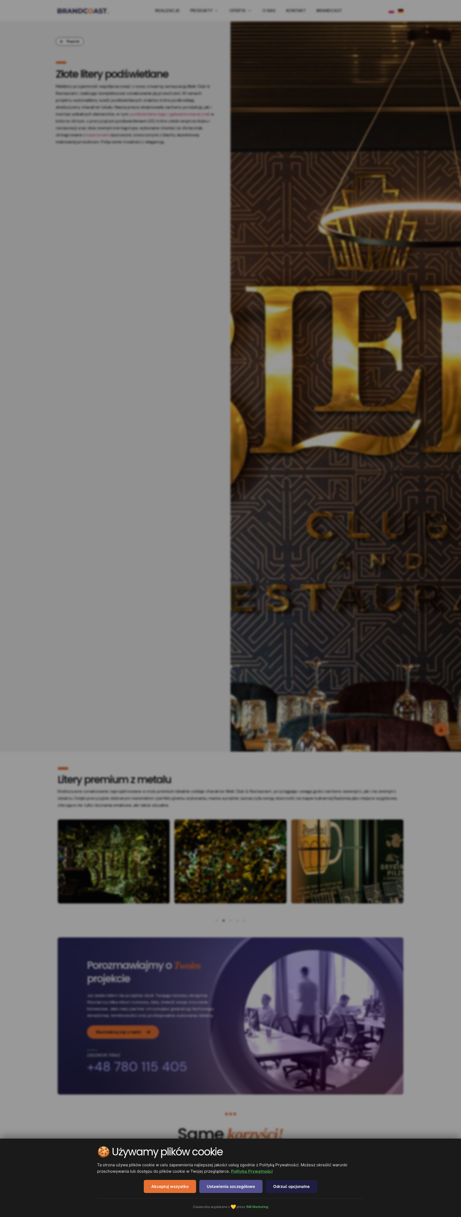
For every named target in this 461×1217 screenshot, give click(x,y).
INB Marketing (257, 1207)
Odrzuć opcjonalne (291, 1186)
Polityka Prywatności (252, 1171)
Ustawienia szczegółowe (231, 1186)
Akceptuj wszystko (170, 1186)
